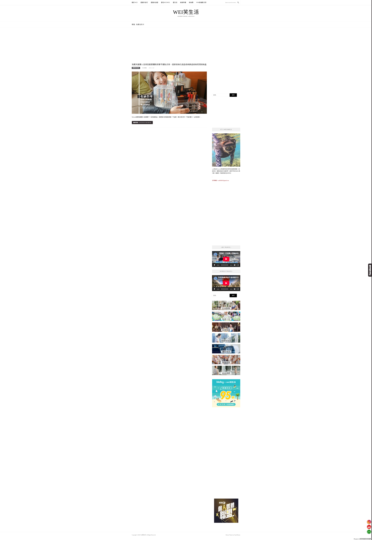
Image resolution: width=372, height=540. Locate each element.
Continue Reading (145, 122)
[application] (226, 259)
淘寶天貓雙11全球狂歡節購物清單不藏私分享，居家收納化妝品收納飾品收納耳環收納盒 (169, 64)
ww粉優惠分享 (201, 2)
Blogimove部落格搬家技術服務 (362, 539)
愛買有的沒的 (136, 67)
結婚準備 (183, 2)
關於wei (135, 2)
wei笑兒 (144, 67)
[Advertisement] (169, 47)
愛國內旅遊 (154, 2)
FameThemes (237, 535)
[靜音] (235, 265)
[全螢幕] (238, 265)
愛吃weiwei (165, 2)
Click (370, 270)
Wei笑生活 (186, 12)
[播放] (215, 265)
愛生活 (175, 2)
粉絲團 (191, 2)
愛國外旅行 (144, 2)
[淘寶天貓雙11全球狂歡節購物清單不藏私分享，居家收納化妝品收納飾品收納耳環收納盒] (169, 92)
